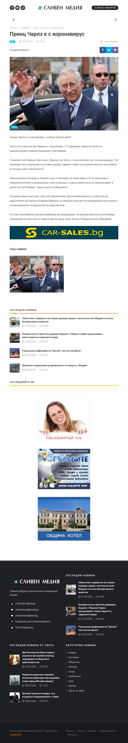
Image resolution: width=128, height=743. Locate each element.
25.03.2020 (27, 41)
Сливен (72, 652)
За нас (81, 731)
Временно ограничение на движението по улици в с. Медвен (54, 365)
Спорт (72, 671)
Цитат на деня (76, 690)
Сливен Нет (16, 734)
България (74, 657)
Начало (70, 731)
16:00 (41, 41)
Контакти (72, 734)
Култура (73, 666)
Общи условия (107, 731)
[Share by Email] (115, 50)
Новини (92, 731)
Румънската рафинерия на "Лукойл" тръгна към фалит (51, 351)
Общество (74, 662)
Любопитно (75, 676)
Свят (12, 42)
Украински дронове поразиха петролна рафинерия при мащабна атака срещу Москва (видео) (40, 677)
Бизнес (72, 685)
